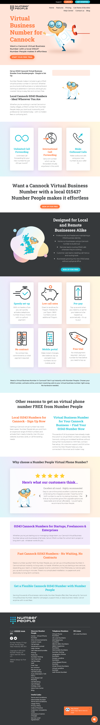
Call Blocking (35, 682)
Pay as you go (36, 670)
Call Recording (36, 672)
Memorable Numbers (60, 650)
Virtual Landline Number (58, 669)
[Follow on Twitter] (15, 638)
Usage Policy (35, 704)
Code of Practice (37, 708)
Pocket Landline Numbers (58, 659)
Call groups (35, 644)
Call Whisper (35, 684)
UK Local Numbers (59, 638)
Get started (82, 2)
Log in (68, 2)
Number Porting (37, 657)
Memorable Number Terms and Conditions (39, 700)
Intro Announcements (39, 640)
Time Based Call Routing (36, 679)
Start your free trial (22, 57)
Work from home (37, 688)
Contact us (79, 11)
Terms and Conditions (39, 697)
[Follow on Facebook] (11, 638)
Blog (88, 11)
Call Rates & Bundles (81, 8)
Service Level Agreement (35, 719)
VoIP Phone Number (59, 672)
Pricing (68, 8)
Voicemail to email (37, 646)
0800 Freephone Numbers (58, 647)
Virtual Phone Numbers (57, 635)
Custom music (36, 642)
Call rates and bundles (39, 650)
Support (59, 2)
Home (51, 8)
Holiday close (36, 686)
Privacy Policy (36, 706)
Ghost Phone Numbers (60, 666)
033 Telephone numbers (57, 641)
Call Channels (36, 659)
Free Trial (34, 665)
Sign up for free (50, 207)
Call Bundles (35, 661)
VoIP (32, 663)
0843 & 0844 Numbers (60, 644)
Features (59, 8)
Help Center (68, 11)
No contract (35, 667)
